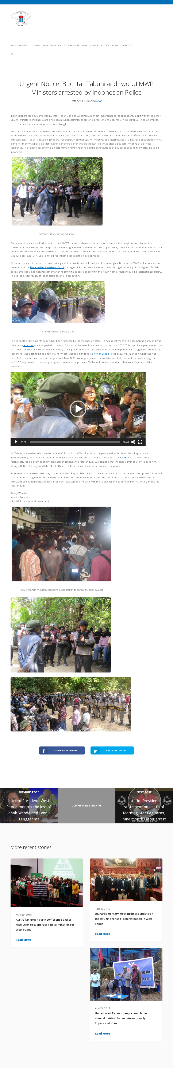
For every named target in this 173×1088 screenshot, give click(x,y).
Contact (128, 45)
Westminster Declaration (61, 45)
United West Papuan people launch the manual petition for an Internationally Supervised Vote (121, 1018)
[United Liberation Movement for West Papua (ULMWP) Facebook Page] (152, 1075)
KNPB (123, 457)
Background (19, 45)
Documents (90, 45)
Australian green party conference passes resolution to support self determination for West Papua (45, 925)
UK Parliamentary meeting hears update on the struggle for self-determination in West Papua (124, 919)
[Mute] (133, 442)
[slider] (75, 442)
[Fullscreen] (140, 442)
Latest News (110, 45)
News (99, 101)
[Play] (16, 442)
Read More (23, 940)
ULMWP (35, 45)
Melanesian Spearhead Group (47, 267)
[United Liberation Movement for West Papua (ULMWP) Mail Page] (160, 1075)
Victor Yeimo (101, 353)
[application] (78, 409)
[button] (78, 408)
